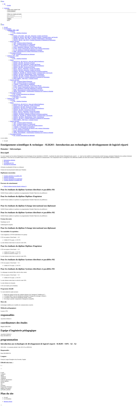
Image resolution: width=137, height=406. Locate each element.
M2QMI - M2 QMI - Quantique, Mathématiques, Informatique (29, 75)
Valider (9, 19)
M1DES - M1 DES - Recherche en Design (24, 63)
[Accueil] (2, 1)
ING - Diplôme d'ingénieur (20, 33)
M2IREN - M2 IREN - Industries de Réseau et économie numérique (30, 71)
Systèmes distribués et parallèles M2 (13, 180)
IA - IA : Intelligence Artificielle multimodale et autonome (27, 50)
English (9, 5)
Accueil (6, 27)
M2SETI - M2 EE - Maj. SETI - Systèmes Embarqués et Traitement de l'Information (34, 40)
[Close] (1, 368)
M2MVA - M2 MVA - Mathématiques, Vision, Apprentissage (28, 74)
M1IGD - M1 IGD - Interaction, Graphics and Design (26, 64)
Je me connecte (11, 11)
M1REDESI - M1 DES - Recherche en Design (25, 107)
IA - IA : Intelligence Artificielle (21, 129)
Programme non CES (15, 95)
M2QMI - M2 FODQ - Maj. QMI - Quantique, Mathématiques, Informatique (32, 38)
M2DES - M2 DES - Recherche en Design (24, 67)
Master (12, 34)
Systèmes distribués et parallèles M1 (13, 176)
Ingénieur (12, 31)
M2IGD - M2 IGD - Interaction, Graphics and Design (26, 70)
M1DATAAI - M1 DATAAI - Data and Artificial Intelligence (28, 61)
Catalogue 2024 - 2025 (12, 98)
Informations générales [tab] (9, 160)
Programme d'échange (15, 53)
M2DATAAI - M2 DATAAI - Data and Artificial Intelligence (28, 65)
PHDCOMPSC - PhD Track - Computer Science (25, 78)
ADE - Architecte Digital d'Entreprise (22, 43)
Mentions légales (8, 401)
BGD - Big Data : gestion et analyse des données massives (28, 125)
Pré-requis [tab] (6, 161)
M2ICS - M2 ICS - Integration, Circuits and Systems (26, 68)
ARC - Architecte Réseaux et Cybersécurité (24, 44)
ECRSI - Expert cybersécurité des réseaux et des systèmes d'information (31, 48)
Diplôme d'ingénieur (9, 177)
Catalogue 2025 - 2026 (12, 55)
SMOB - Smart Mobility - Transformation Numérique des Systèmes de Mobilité (33, 91)
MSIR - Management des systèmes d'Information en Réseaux (28, 51)
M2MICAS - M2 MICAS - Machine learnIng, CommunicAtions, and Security (32, 72)
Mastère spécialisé (14, 41)
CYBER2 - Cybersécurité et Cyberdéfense (24, 45)
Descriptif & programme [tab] (10, 164)
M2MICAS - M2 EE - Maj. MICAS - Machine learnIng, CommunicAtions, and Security (35, 37)
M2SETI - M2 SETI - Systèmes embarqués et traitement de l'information (31, 77)
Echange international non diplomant (13, 178)
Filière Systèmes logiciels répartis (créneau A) (15, 186)
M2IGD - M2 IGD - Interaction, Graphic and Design (26, 112)
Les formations (7, 28)
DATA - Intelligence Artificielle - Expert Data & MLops (27, 47)
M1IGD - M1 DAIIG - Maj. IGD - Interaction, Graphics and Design (30, 35)
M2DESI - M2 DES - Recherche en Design (24, 110)
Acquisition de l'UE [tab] (9, 163)
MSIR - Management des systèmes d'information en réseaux (28, 90)
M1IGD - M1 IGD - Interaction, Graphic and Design (26, 105)
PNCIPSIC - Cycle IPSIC (19, 97)
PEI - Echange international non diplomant (24, 54)
